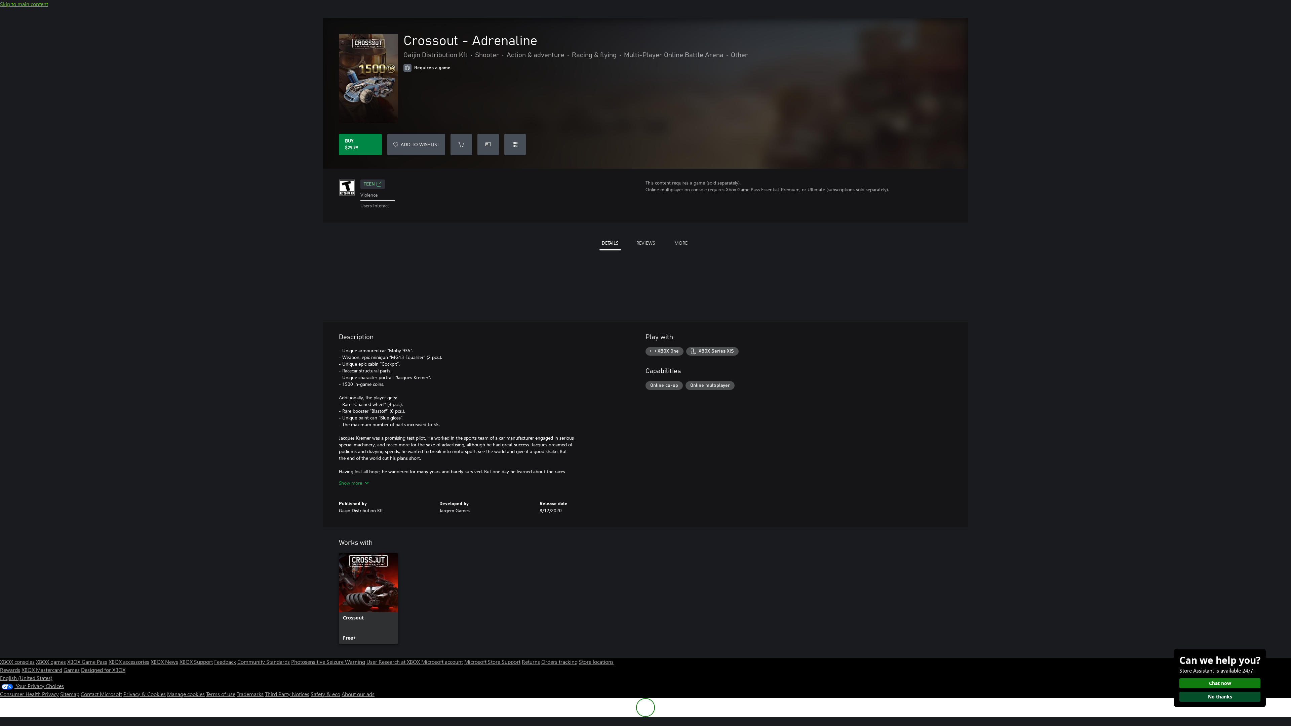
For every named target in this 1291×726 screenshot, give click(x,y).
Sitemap (69, 693)
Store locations (596, 661)
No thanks (1220, 696)
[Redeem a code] (515, 144)
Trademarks (250, 693)
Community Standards (263, 661)
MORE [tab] (681, 243)
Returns (531, 661)
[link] (368, 598)
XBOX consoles (17, 661)
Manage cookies (186, 693)
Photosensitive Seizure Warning (328, 661)
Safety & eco (325, 693)
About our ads (358, 693)
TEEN (369, 184)
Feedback (225, 661)
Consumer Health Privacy (29, 693)
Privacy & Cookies (144, 693)
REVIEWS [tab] (645, 243)
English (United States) (26, 677)
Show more (350, 483)
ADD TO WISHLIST (420, 144)
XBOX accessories (129, 661)
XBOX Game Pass (87, 661)
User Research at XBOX (393, 661)
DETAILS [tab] (610, 243)
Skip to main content (24, 3)
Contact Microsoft (101, 693)
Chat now (1220, 683)
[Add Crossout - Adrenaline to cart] (461, 144)
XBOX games (51, 661)
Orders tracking (559, 661)
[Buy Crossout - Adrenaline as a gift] (488, 144)
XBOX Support (196, 661)
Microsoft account (442, 661)
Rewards (10, 669)
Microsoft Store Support (492, 661)
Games (72, 669)
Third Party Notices (287, 693)
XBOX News (164, 661)
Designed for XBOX (103, 669)
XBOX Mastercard (42, 669)
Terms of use (220, 693)
